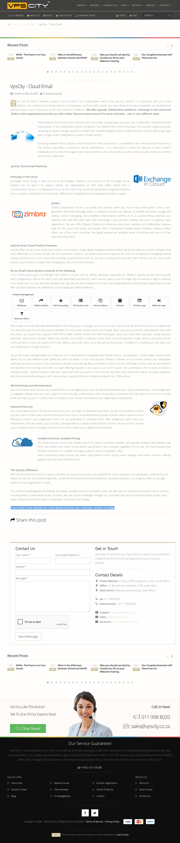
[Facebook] (85, 812)
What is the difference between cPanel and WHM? (72, 56)
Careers (100, 796)
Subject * (20, 566)
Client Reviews (61, 789)
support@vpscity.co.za (123, 612)
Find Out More (91, 767)
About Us (144, 783)
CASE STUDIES (65, 15)
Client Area (16, 783)
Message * (21, 578)
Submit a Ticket (19, 789)
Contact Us (144, 796)
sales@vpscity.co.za (117, 617)
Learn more (122, 834)
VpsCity (58, 93)
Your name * (22, 555)
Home (13, 24)
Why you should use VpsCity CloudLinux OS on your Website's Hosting (115, 58)
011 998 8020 (17, 15)
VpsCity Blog (28, 24)
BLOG (49, 15)
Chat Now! (30, 728)
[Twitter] (94, 812)
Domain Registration (107, 783)
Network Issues (61, 783)
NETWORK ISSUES (86, 15)
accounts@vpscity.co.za (125, 621)
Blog (13, 796)
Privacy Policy (112, 821)
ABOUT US (35, 15)
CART (134, 15)
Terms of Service (105, 789)
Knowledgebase (62, 796)
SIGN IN (122, 15)
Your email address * (67, 555)
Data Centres (145, 789)
